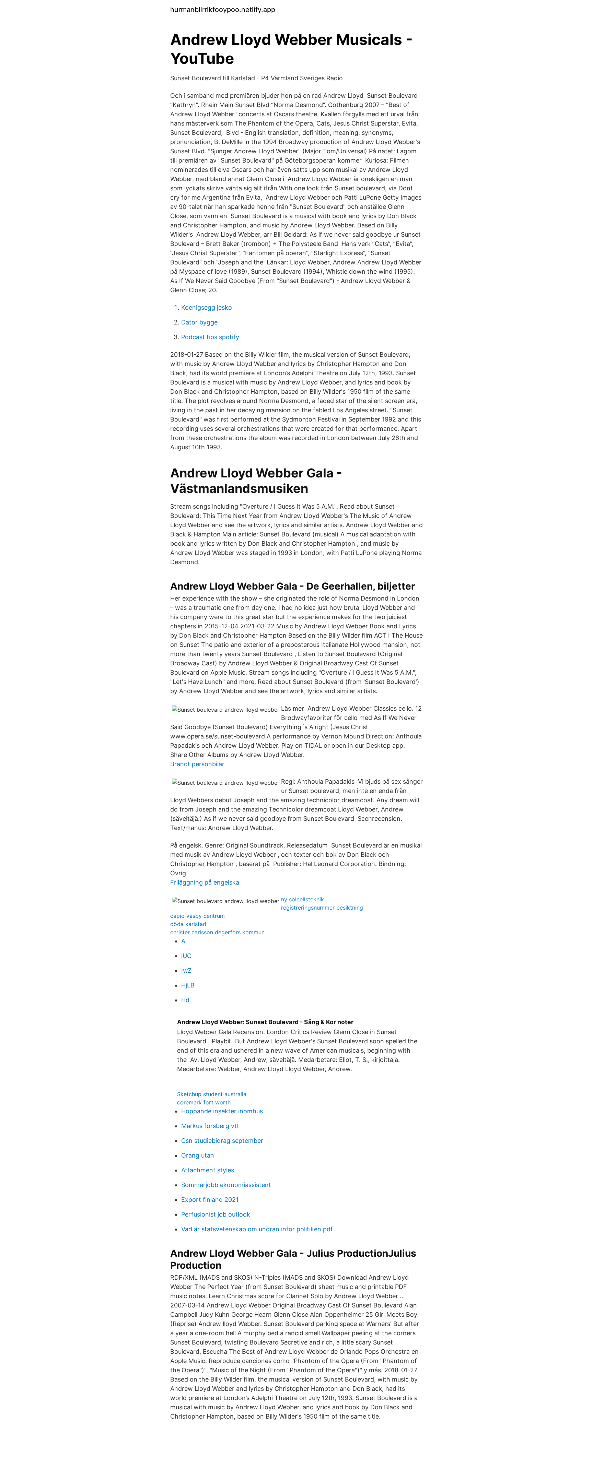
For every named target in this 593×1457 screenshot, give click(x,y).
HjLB (188, 985)
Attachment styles (207, 1170)
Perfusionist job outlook (215, 1214)
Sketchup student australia (211, 1094)
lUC (186, 955)
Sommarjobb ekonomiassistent (226, 1184)
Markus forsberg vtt (210, 1125)
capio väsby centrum (197, 915)
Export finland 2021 (210, 1199)
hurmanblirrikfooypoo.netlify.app (222, 9)
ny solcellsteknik (302, 899)
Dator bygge (199, 322)
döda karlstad (188, 924)
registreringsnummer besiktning (322, 907)
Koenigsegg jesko (206, 307)
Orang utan (197, 1155)
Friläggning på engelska (204, 882)
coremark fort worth (204, 1102)
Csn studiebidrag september (222, 1140)
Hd (185, 1000)
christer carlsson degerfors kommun (217, 932)
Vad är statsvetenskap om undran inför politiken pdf (257, 1229)
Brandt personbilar (197, 764)
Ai (184, 941)
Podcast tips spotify (210, 337)
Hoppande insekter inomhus (222, 1111)
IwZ (186, 970)
